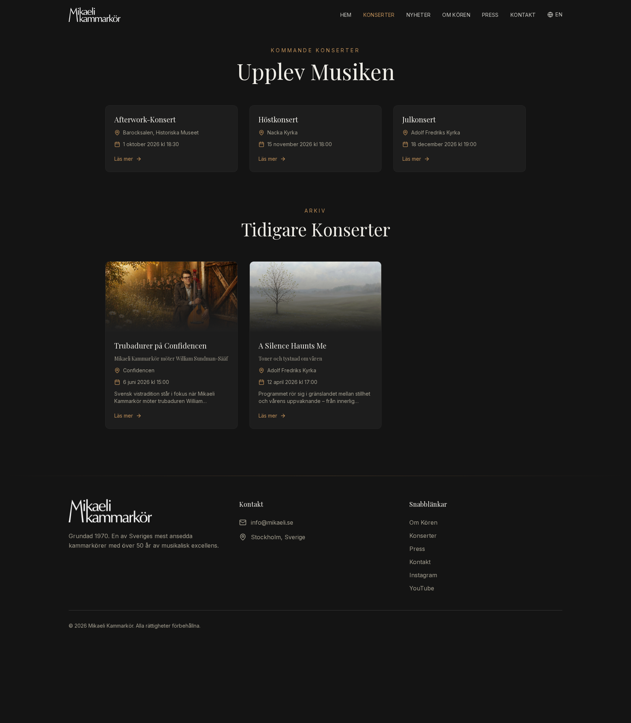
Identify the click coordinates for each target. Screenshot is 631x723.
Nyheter (418, 15)
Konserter (379, 15)
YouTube (421, 588)
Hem (346, 15)
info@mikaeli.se (272, 522)
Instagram (423, 575)
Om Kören (456, 15)
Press (490, 15)
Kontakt (523, 15)
